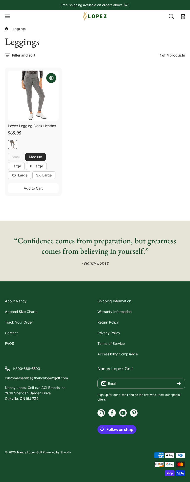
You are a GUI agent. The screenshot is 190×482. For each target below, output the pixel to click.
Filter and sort (23, 55)
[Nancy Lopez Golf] (95, 16)
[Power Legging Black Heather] (33, 96)
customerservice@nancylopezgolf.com (36, 378)
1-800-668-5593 (26, 368)
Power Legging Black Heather (32, 126)
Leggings (19, 29)
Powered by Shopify (57, 452)
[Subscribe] (179, 383)
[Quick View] (51, 78)
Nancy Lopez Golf (29, 452)
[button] (182, 16)
